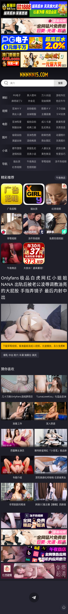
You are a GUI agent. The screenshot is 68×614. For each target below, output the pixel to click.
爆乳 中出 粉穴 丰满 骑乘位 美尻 (20, 355)
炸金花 (31, 100)
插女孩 (16, 161)
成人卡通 (46, 121)
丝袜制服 (31, 114)
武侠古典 (60, 148)
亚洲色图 (31, 134)
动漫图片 (60, 134)
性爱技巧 (60, 153)
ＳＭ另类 (60, 114)
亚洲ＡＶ (16, 108)
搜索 (60, 83)
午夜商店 (31, 161)
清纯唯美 (31, 140)
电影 (4, 124)
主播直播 (46, 114)
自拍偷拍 (31, 108)
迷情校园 (16, 153)
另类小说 (31, 153)
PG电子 (17, 95)
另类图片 (60, 140)
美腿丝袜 (16, 140)
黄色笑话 (46, 153)
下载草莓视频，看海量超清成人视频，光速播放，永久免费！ (34, 345)
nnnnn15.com (34, 74)
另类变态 (60, 127)
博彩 (4, 97)
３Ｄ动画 (60, 108)
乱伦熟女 (46, 127)
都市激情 (16, 148)
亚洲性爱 (16, 121)
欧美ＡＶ (46, 108)
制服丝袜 (16, 127)
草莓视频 (46, 161)
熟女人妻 (16, 114)
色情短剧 (31, 167)
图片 (4, 137)
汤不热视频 (61, 161)
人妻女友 (46, 148)
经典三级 (31, 127)
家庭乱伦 (31, 148)
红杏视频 (16, 167)
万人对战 (46, 95)
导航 (4, 164)
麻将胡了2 (17, 100)
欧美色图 (46, 134)
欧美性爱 (60, 121)
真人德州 (31, 95)
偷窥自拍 (16, 134)
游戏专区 (60, 95)
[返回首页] (63, 607)
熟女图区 (46, 140)
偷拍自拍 (31, 121)
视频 (4, 111)
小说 (4, 150)
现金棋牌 (46, 100)
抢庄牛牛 (60, 100)
